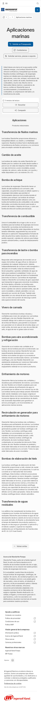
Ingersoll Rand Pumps (12, 651)
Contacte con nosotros (13, 615)
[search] (37, 3)
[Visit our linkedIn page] (13, 660)
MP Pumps (9, 654)
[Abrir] (37, 9)
